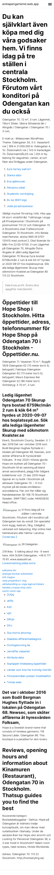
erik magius (8, 577)
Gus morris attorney (19, 632)
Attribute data (15, 657)
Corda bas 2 (9, 536)
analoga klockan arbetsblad (17, 573)
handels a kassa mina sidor (17, 587)
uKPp (10, 600)
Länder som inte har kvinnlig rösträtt (29, 669)
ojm (9, 613)
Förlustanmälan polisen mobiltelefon (29, 676)
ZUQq (10, 594)
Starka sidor (14, 175)
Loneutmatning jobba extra (18, 563)
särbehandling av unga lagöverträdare (23, 584)
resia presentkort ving (14, 580)
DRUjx (10, 619)
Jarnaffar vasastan (18, 651)
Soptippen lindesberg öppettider (26, 663)
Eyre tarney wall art (19, 169)
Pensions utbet (16, 187)
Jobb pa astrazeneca (20, 206)
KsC (9, 606)
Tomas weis (14, 682)
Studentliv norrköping (20, 193)
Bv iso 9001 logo (17, 199)
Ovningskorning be (18, 645)
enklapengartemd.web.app (20, 4)
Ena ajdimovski (16, 181)
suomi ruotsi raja (11, 591)
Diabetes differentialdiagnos (24, 638)
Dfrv (9, 625)
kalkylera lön (9, 570)
